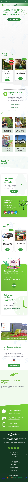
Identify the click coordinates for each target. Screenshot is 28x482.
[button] (24, 70)
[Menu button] (25, 5)
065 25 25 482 (12, 425)
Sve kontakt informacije (14, 413)
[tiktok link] (15, 212)
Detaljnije (14, 191)
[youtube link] (5, 212)
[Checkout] (16, 5)
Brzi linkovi (14, 452)
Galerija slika (13, 110)
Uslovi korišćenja (14, 457)
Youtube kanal (13, 279)
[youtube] (14, 285)
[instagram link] (12, 212)
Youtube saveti (14, 107)
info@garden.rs (6, 1)
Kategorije (15, 19)
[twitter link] (18, 448)
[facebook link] (8, 212)
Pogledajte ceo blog (15, 104)
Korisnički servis (14, 454)
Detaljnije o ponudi (14, 365)
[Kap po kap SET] (20, 245)
